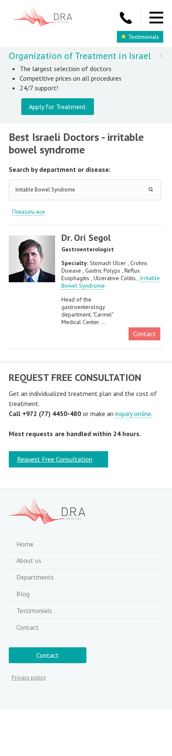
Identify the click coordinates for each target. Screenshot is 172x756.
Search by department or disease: (60, 169)
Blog (23, 594)
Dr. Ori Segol (86, 237)
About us (28, 560)
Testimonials (143, 37)
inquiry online (133, 413)
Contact (144, 333)
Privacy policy (29, 677)
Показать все (28, 211)
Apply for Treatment (57, 106)
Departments (35, 577)
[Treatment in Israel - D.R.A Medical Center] (43, 17)
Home (24, 544)
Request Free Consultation (54, 459)
